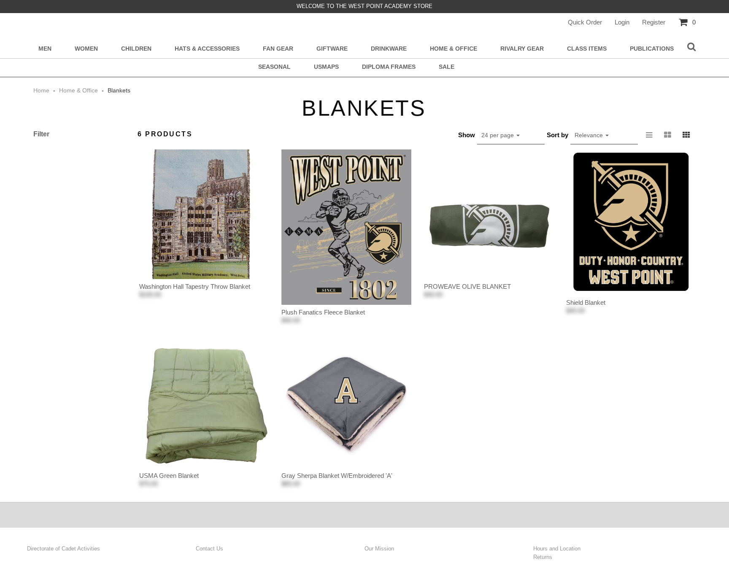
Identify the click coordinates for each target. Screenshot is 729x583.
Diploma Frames (389, 67)
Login (622, 22)
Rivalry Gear (522, 49)
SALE (446, 67)
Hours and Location (556, 548)
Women (86, 49)
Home (42, 90)
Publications (652, 49)
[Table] (668, 135)
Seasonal (274, 67)
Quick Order (585, 22)
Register (653, 22)
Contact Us (209, 548)
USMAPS (326, 67)
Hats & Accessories (207, 49)
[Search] (691, 47)
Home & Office (453, 49)
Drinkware (389, 49)
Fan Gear (278, 49)
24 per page (498, 135)
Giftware (332, 49)
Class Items (587, 49)
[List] (649, 135)
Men (44, 49)
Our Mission (379, 548)
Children (136, 49)
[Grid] (686, 135)
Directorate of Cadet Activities (63, 548)
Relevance (590, 135)
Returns (542, 557)
